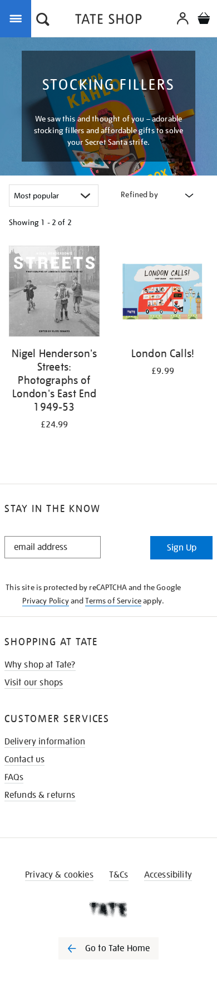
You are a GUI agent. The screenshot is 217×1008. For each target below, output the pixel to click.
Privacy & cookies (59, 874)
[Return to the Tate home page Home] (108, 21)
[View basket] (203, 20)
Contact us (24, 759)
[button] (43, 20)
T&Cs (119, 874)
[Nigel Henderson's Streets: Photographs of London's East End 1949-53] (54, 293)
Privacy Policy (45, 601)
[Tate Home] (108, 909)
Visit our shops (33, 682)
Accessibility (168, 874)
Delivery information (44, 741)
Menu (18, 18)
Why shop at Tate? (40, 664)
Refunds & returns (40, 795)
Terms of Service (113, 601)
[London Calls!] (163, 293)
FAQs (14, 777)
